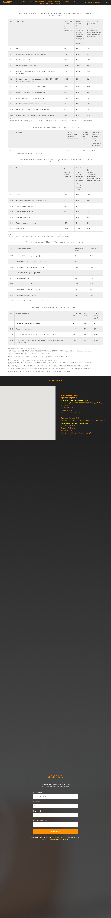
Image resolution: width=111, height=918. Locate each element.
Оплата (49, 1)
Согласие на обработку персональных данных (55, 839)
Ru (107, 2)
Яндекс (67, 1)
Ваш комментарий (40, 820)
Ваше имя (37, 802)
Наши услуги (39, 1)
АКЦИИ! (30, 1)
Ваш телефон (38, 793)
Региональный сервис (46, 3)
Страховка (58, 1)
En (103, 2)
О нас (23, 1)
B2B (74, 1)
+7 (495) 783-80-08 (92, 2)
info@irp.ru (71, 408)
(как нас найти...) (68, 425)
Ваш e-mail (37, 811)
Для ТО (58, 3)
